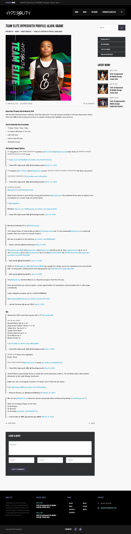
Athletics (72, 509)
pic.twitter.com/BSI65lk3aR (52, 363)
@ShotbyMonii (14, 203)
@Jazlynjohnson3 (71, 250)
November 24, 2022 (48, 393)
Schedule (72, 512)
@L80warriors (31, 250)
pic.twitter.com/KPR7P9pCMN (18, 255)
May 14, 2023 (41, 245)
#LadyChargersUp (78, 398)
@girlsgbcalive (56, 195)
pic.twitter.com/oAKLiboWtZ (28, 343)
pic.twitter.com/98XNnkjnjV (45, 239)
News (70, 506)
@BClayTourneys (33, 226)
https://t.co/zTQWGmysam (24, 209)
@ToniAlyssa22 (32, 253)
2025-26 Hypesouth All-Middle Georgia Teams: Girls (46, 506)
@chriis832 (13, 343)
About (85, 503)
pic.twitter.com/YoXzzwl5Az (36, 176)
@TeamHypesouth (26, 190)
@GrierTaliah (48, 152)
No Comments (90, 104)
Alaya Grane (11, 423)
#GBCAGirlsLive (72, 253)
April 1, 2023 (49, 349)
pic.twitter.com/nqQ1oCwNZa (46, 209)
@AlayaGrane (60, 152)
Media (85, 509)
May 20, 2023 (50, 368)
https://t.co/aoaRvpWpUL (18, 160)
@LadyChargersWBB (16, 250)
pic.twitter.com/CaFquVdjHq (35, 387)
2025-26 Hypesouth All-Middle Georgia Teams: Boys (46, 516)
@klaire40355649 (55, 253)
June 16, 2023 (36, 261)
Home (71, 503)
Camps (85, 506)
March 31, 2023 (51, 165)
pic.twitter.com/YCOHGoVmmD (39, 160)
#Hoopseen (23, 299)
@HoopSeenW (13, 299)
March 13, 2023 (48, 417)
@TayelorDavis (14, 253)
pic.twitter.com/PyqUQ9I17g (27, 411)
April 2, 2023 (39, 304)
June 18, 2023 (50, 214)
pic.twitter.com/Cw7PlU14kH (39, 299)
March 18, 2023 (51, 182)
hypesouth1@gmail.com (108, 508)
